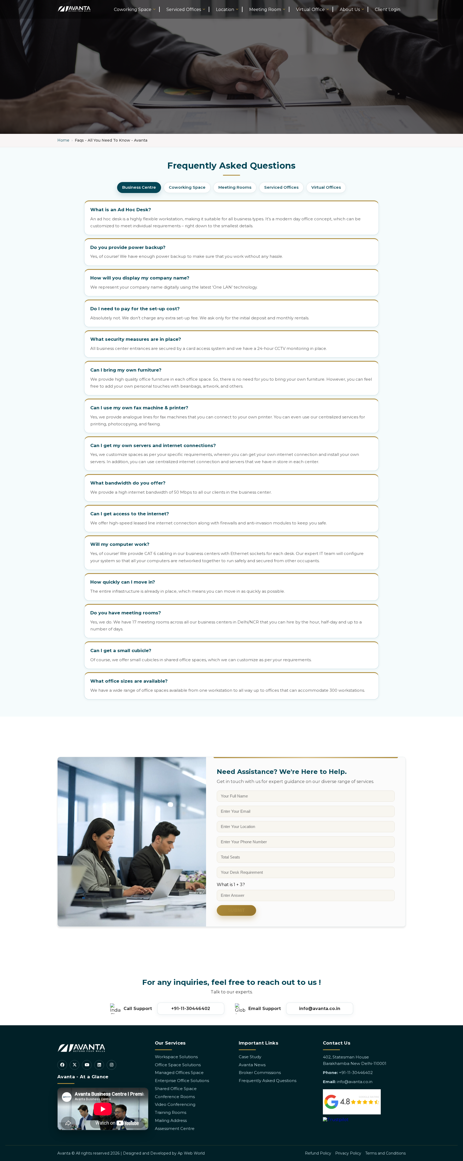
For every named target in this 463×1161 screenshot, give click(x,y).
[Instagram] (111, 1065)
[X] (74, 1065)
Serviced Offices (183, 9)
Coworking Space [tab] (187, 187)
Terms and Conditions (385, 1153)
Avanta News (252, 1064)
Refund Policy (318, 1153)
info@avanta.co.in (319, 1008)
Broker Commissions (260, 1072)
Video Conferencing (175, 1104)
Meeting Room (265, 9)
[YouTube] (87, 1065)
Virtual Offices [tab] (326, 187)
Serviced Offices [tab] (281, 187)
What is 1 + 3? (231, 884)
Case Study (250, 1056)
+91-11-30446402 (190, 1008)
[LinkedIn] (99, 1065)
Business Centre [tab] (139, 187)
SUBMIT (236, 910)
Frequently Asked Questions (267, 1080)
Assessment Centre (175, 1128)
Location (225, 9)
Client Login (387, 9)
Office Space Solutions (178, 1064)
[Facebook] (62, 1065)
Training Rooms (170, 1112)
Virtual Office (310, 9)
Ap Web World (191, 1153)
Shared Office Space (176, 1088)
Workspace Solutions (176, 1056)
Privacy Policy (348, 1153)
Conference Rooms (175, 1096)
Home (63, 140)
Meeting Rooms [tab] (234, 187)
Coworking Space (132, 9)
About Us (350, 9)
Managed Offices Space (179, 1072)
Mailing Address (171, 1120)
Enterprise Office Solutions (182, 1080)
